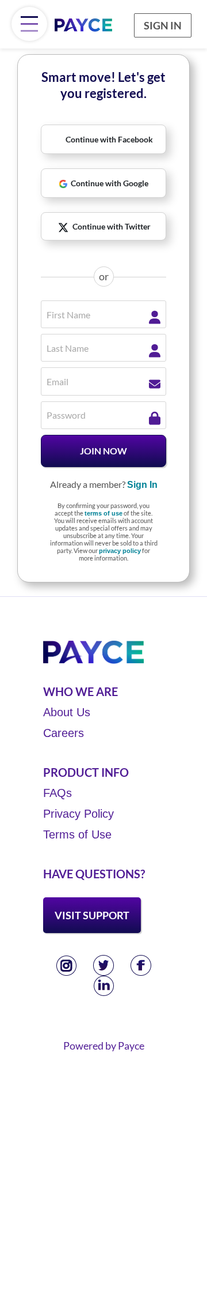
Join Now (103, 450)
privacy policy (120, 550)
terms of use (103, 513)
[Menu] (29, 24)
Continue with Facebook (109, 139)
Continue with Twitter (111, 226)
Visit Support (92, 915)
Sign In (163, 25)
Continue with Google (109, 183)
